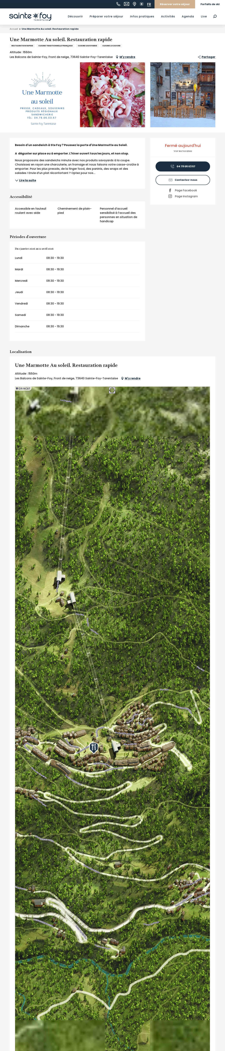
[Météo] (142, 4)
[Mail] (126, 4)
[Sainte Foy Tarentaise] (30, 16)
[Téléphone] (118, 4)
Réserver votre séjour (175, 4)
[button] (215, 16)
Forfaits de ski (210, 4)
